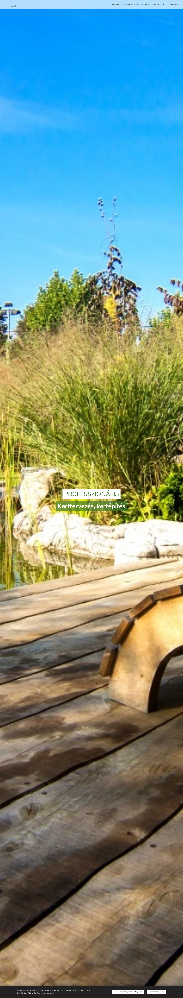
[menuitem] (116, 4)
